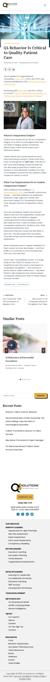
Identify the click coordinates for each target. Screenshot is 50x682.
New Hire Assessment (18, 534)
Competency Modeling (18, 543)
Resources (11, 637)
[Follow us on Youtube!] (32, 514)
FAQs (10, 640)
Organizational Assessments (21, 561)
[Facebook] (5, 69)
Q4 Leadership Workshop (20, 578)
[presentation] (25, 338)
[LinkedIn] (13, 69)
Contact (12, 630)
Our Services (12, 524)
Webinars (12, 656)
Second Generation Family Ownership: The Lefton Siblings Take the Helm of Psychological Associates (25, 421)
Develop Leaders (14, 571)
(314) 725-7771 (25, 503)
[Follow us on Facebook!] (18, 514)
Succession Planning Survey (20, 647)
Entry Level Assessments (19, 540)
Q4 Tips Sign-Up (15, 626)
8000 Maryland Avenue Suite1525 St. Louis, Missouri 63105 (25, 508)
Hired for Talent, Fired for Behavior (21, 412)
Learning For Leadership (19, 575)
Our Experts (13, 617)
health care (10, 284)
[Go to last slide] (6, 350)
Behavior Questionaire (18, 643)
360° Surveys (14, 584)
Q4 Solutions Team (15, 365)
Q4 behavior (23, 284)
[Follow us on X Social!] (22, 514)
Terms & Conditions (23, 676)
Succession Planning (17, 555)
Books (11, 653)
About (9, 613)
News (17, 43)
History (11, 620)
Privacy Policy (39, 676)
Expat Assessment (16, 537)
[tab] (20, 379)
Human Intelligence (17, 608)
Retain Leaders (13, 548)
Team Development (15, 593)
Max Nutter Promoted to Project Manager (25, 440)
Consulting (9, 43)
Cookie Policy (25, 679)
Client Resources (16, 650)
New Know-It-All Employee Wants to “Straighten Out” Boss (37, 300)
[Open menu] (45, 5)
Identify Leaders (14, 527)
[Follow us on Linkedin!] (27, 514)
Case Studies (14, 663)
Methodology (13, 599)
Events (11, 660)
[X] (9, 69)
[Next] (43, 350)
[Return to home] (25, 487)
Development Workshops (20, 588)
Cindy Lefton (20, 79)
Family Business (15, 558)
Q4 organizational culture (19, 191)
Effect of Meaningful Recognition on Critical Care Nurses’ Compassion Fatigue (25, 94)
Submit (40, 395)
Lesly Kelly (22, 90)
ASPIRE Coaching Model (19, 605)
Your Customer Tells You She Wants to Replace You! (12, 300)
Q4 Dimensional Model (18, 602)
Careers (12, 623)
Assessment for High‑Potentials (22, 530)
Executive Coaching (17, 552)
